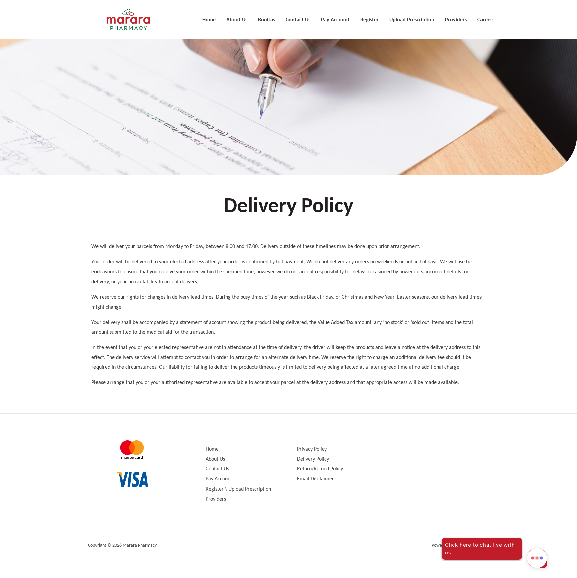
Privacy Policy (312, 449)
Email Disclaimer (315, 479)
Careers (485, 20)
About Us (236, 20)
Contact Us (298, 20)
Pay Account (335, 20)
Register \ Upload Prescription (238, 489)
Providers (456, 20)
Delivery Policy (313, 459)
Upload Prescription (411, 20)
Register (369, 20)
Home (209, 20)
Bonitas (266, 20)
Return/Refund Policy (320, 469)
